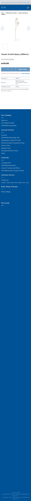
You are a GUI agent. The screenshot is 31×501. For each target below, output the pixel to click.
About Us (4, 120)
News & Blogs (5, 192)
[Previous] (2, 28)
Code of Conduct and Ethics (10, 168)
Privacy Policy (5, 145)
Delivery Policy (6, 148)
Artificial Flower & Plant (11, 13)
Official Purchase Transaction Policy (12, 143)
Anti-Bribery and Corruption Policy (12, 170)
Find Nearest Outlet (7, 123)
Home (2, 13)
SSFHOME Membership (8, 125)
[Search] (5, 8)
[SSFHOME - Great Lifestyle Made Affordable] (16, 7)
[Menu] (2, 8)
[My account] (28, 8)
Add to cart (23, 69)
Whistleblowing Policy (8, 165)
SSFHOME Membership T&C (10, 138)
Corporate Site (6, 163)
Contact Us (4, 180)
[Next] (28, 28)
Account (4, 135)
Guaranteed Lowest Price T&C (11, 140)
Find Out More (26, 73)
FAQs (3, 153)
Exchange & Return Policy (9, 151)
